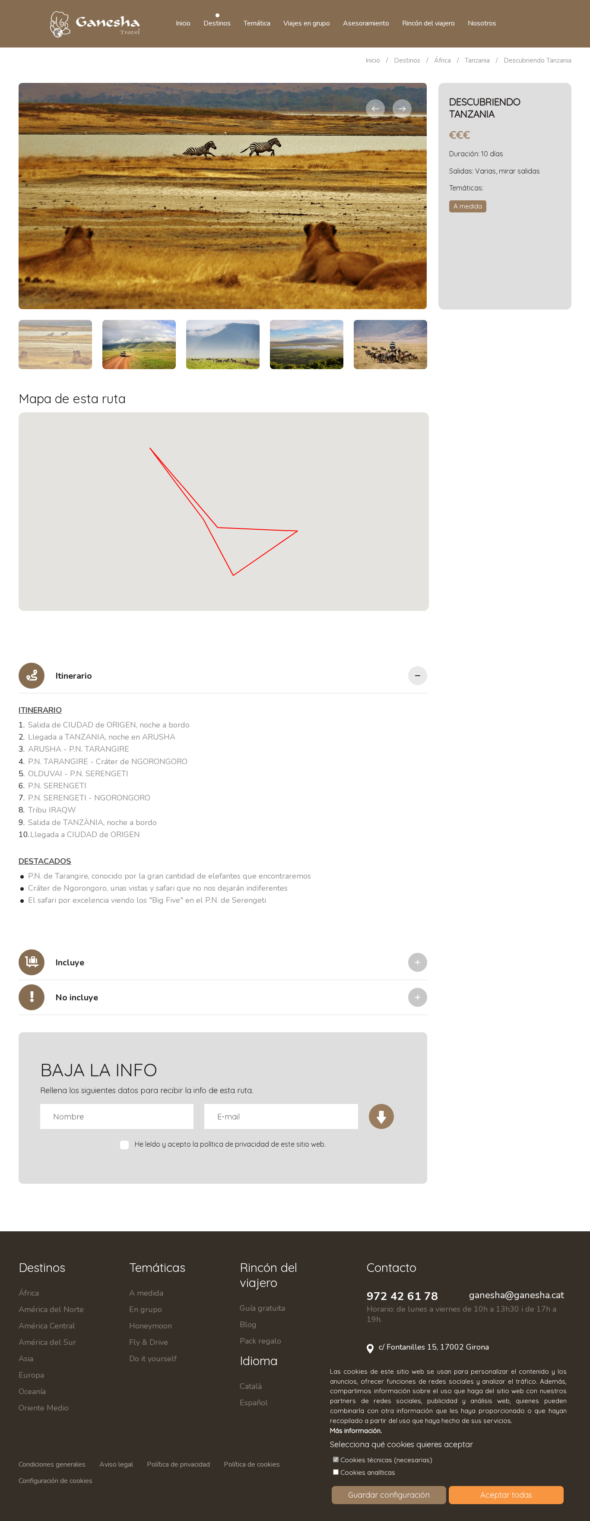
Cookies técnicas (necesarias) (386, 1460)
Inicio (372, 60)
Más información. (356, 1430)
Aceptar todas (506, 1495)
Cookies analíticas (367, 1472)
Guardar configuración (389, 1495)
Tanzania (477, 60)
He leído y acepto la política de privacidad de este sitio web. (230, 1144)
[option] (223, 196)
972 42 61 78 (402, 1296)
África (442, 60)
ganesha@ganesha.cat (516, 1295)
